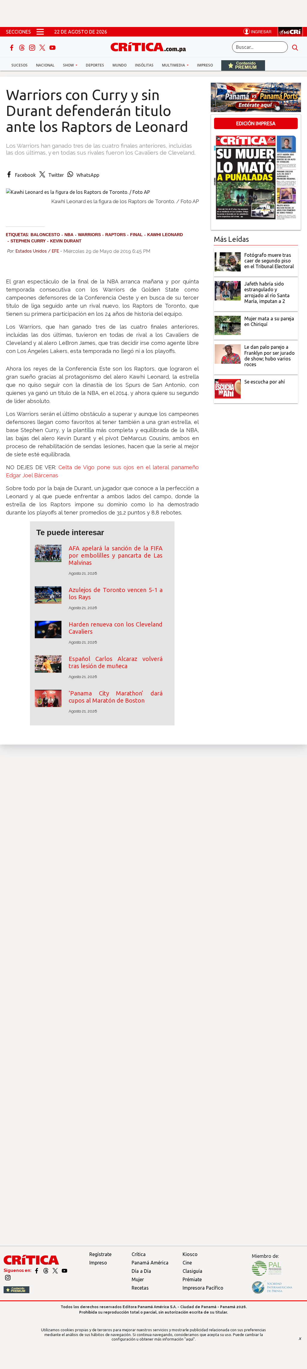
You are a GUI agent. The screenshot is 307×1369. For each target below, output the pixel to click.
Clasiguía (192, 1271)
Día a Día (141, 1271)
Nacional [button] (45, 65)
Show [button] (69, 65)
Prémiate (192, 1279)
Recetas (140, 1287)
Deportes (95, 65)
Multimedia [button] (174, 65)
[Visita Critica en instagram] (7, 1277)
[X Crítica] (43, 47)
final (136, 234)
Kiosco (190, 1254)
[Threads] (22, 47)
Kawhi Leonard (165, 234)
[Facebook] (12, 47)
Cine (187, 1262)
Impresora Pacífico (203, 1287)
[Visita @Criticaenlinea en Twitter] (46, 1270)
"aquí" (189, 1339)
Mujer (138, 1279)
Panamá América (150, 1262)
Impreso (205, 65)
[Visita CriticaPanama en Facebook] (37, 1270)
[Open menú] (40, 31)
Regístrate (100, 1254)
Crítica (139, 1254)
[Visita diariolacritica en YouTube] (64, 1270)
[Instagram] (33, 47)
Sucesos (19, 65)
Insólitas (144, 65)
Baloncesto (45, 234)
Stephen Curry (28, 241)
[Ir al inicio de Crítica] (151, 46)
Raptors (115, 234)
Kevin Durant (66, 241)
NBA (68, 234)
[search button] (295, 47)
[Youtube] (52, 47)
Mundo (119, 65)
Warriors (89, 234)
